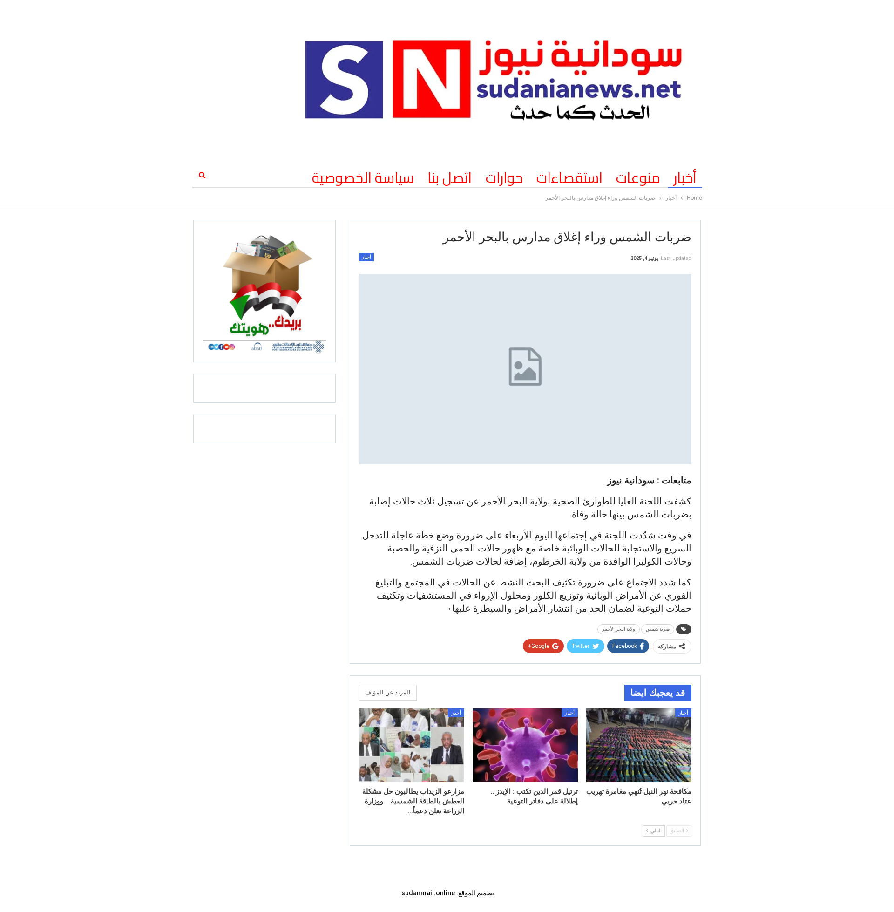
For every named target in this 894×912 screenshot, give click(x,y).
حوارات (504, 177)
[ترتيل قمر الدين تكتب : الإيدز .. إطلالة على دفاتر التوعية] (525, 745)
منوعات (638, 177)
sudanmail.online (428, 893)
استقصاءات (569, 177)
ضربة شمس (658, 629)
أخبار (685, 177)
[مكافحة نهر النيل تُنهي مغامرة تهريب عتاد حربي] (638, 745)
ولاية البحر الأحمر (618, 629)
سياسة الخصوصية (363, 177)
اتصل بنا (449, 177)
